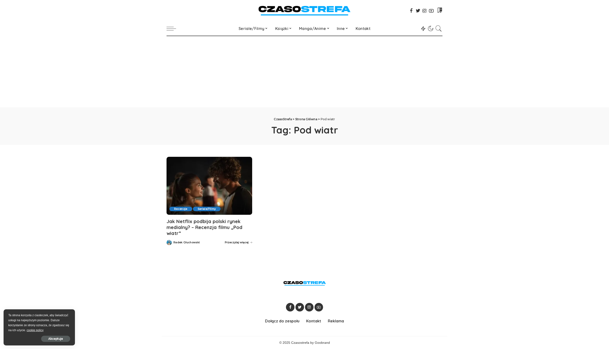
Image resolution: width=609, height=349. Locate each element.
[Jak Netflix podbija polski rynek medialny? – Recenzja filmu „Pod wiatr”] (209, 186)
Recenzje (180, 208)
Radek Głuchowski (186, 242)
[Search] (438, 28)
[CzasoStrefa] (305, 10)
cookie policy (35, 330)
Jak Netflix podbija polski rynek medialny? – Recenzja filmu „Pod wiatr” (204, 227)
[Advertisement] (304, 71)
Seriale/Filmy (207, 208)
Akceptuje (55, 338)
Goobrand (322, 342)
